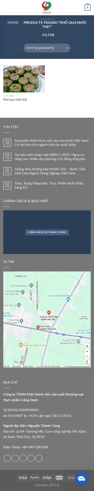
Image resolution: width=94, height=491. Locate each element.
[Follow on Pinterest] (38, 458)
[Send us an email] (31, 458)
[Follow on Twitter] (23, 458)
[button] (81, 478)
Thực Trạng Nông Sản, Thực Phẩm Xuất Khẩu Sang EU (49, 185)
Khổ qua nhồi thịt (15, 99)
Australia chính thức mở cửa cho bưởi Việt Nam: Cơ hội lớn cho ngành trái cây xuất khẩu (52, 143)
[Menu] (6, 7)
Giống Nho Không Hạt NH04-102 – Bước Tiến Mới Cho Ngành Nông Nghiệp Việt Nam (50, 171)
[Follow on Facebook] (7, 458)
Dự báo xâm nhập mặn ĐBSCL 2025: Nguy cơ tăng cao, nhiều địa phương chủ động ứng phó (50, 157)
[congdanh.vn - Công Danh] (47, 7)
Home (13, 22)
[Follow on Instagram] (15, 458)
